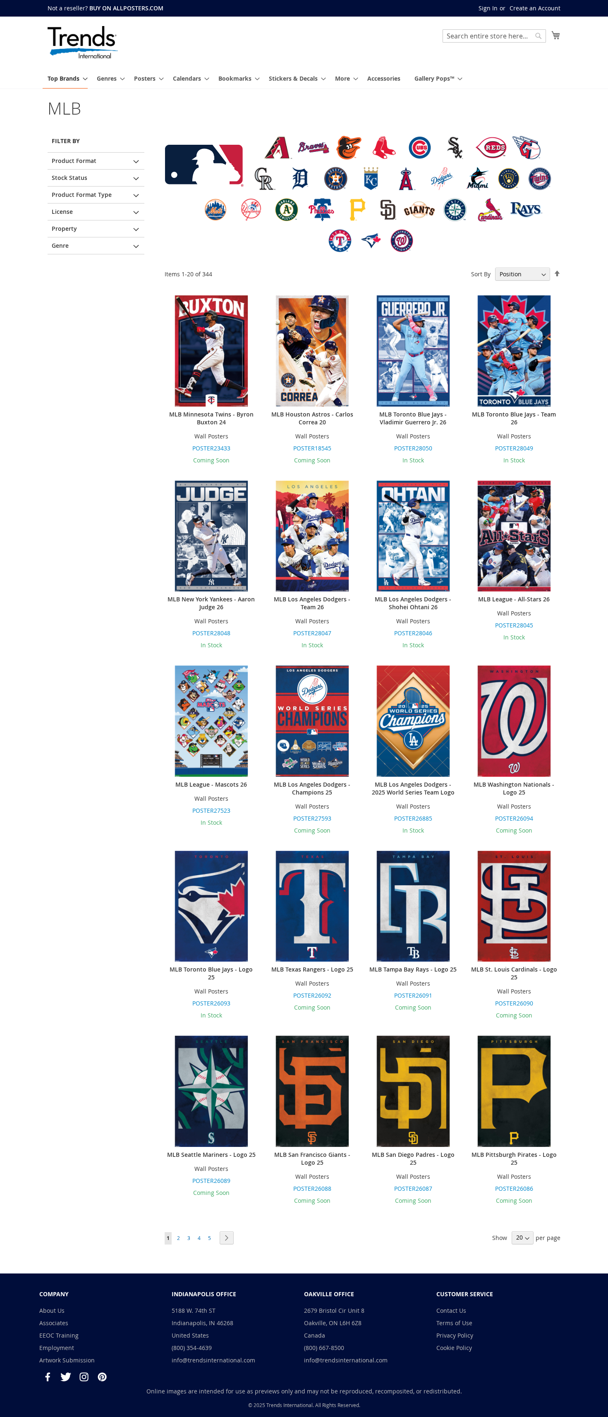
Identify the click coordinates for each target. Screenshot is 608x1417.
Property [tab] (64, 228)
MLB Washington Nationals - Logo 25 (514, 788)
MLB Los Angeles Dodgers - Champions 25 (312, 788)
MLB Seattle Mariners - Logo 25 (211, 1154)
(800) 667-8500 (324, 1348)
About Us (52, 1310)
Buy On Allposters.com (126, 8)
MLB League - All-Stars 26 (514, 599)
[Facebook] (47, 1377)
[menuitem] (65, 79)
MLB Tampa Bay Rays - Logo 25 (413, 969)
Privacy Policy (454, 1335)
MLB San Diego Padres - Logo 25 (413, 1158)
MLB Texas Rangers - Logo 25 (312, 969)
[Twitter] (65, 1377)
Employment (56, 1348)
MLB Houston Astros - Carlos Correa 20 (312, 418)
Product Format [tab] (74, 161)
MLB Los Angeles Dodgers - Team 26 (312, 603)
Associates (53, 1323)
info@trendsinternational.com (213, 1360)
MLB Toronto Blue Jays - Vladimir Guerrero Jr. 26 (413, 418)
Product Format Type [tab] (82, 195)
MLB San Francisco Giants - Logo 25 (312, 1158)
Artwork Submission (67, 1360)
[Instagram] (84, 1377)
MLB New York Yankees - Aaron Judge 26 (211, 603)
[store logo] (83, 42)
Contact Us (451, 1310)
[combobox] (494, 36)
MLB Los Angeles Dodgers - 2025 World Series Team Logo (413, 788)
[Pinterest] (102, 1377)
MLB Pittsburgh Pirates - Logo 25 (514, 1158)
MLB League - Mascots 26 (211, 784)
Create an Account (535, 8)
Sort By (481, 274)
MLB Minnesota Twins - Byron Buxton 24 (211, 418)
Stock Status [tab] (69, 178)
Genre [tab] (60, 245)
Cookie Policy (454, 1348)
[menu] (304, 79)
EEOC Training (59, 1335)
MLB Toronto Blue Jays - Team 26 (514, 418)
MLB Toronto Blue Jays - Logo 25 (211, 973)
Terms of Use (454, 1323)
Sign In (488, 8)
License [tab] (62, 211)
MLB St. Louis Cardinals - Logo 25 (514, 973)
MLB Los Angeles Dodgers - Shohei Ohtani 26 (413, 603)
